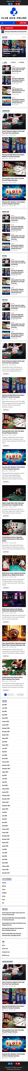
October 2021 (5, 842)
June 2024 (4, 748)
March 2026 (5, 718)
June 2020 (4, 853)
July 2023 (4, 775)
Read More (6, 374)
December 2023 (6, 765)
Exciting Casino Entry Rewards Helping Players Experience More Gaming (14, 667)
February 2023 (5, 789)
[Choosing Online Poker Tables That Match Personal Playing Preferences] (14, 169)
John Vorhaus (7, 55)
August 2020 (5, 846)
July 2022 (4, 812)
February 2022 (5, 829)
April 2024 (4, 755)
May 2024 (4, 752)
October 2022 (5, 802)
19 (18, 694)
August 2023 (5, 772)
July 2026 (4, 704)
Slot (3, 903)
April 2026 (4, 715)
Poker (5, 499)
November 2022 (6, 799)
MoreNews (10, 1069)
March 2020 (5, 863)
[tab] (6, 63)
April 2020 (4, 859)
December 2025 (6, 728)
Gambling (4, 893)
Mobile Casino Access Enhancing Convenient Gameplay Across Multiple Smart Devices (14, 563)
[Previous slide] (23, 37)
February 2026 (5, 721)
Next (22, 694)
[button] (2, 22)
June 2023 (4, 778)
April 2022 (4, 822)
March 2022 (5, 826)
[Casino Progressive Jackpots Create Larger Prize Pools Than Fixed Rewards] (14, 121)
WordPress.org (5, 955)
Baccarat (4, 883)
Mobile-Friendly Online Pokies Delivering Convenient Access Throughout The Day (14, 493)
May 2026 (4, 711)
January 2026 (5, 725)
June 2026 (4, 708)
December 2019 (5, 873)
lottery (3, 896)
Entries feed (5, 948)
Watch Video (23, 23)
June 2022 (4, 816)
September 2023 (6, 768)
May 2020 (4, 856)
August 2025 (5, 738)
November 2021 (5, 839)
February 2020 (5, 866)
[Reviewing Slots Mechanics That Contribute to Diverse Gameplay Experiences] (14, 192)
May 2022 (4, 819)
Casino (5, 48)
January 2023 (5, 792)
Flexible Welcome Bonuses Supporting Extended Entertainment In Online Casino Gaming (14, 527)
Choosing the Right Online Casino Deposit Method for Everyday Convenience (6, 80)
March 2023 (5, 785)
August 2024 (5, 745)
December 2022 (6, 795)
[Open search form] (13, 23)
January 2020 (5, 869)
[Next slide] (25, 37)
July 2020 (4, 849)
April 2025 (4, 742)
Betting (4, 886)
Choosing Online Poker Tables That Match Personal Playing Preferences (13, 52)
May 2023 (4, 782)
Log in (3, 945)
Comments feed (6, 952)
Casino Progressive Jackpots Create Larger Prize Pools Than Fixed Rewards (6, 69)
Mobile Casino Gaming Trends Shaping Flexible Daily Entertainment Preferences (14, 599)
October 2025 (5, 735)
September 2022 (6, 805)
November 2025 (6, 731)
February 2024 (5, 762)
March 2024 (5, 758)
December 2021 (5, 836)
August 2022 (5, 809)
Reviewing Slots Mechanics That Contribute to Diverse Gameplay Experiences (6, 101)
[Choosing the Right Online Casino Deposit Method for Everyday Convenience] (14, 145)
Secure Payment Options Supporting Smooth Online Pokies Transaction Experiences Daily (14, 633)
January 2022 (5, 832)
